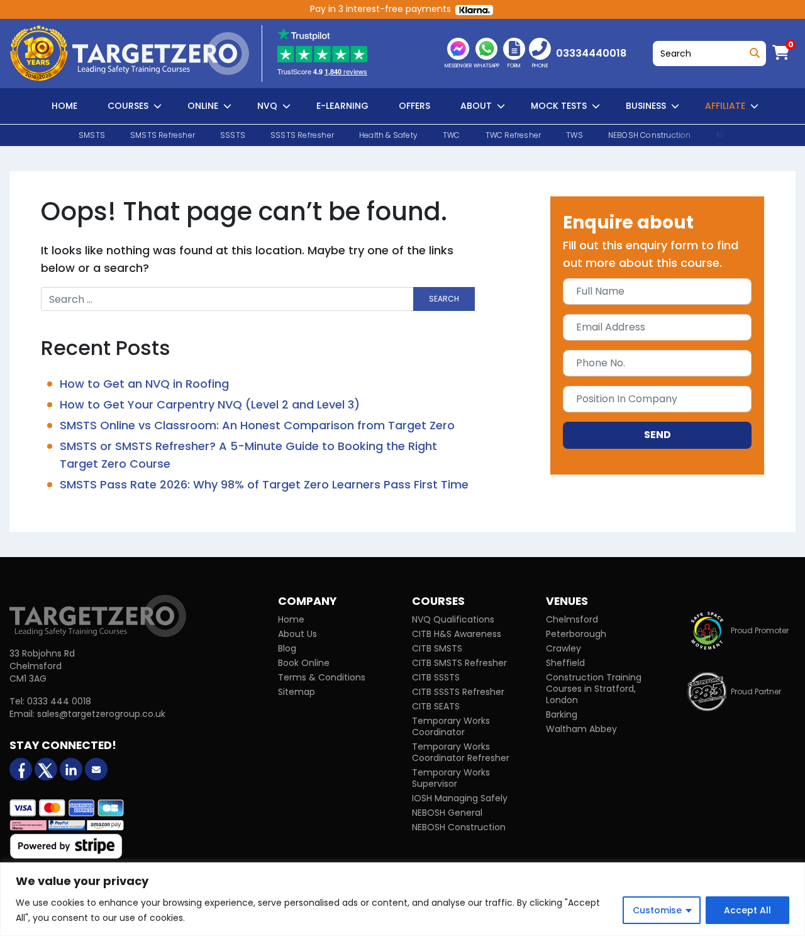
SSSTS (232, 135)
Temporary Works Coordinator (451, 726)
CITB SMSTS (437, 648)
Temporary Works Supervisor (451, 778)
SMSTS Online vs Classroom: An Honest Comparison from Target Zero (257, 425)
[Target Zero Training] (97, 615)
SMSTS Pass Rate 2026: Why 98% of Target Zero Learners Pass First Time (264, 484)
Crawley (563, 648)
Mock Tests (559, 105)
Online (202, 105)
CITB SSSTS (436, 677)
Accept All (747, 910)
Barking (561, 714)
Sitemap (296, 691)
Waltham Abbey (581, 729)
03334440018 (591, 53)
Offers (414, 105)
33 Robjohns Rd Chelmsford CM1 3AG (42, 666)
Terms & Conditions (321, 677)
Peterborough (576, 634)
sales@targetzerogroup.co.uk (101, 714)
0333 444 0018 (59, 701)
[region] (402, 899)
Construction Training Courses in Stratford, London (593, 688)
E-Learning (342, 105)
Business (646, 105)
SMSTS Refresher (162, 135)
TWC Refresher (513, 135)
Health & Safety (388, 135)
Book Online (304, 663)
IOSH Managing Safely (460, 798)
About (476, 105)
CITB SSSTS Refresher (458, 691)
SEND (657, 434)
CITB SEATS (436, 706)
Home (64, 105)
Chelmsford (572, 619)
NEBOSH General (447, 812)
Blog (287, 648)
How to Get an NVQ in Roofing (144, 384)
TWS (574, 135)
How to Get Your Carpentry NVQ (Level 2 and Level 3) (210, 404)
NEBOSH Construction (649, 135)
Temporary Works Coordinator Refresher (460, 752)
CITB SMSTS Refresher (459, 663)
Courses (128, 105)
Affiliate (725, 105)
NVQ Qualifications (453, 619)
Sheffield (565, 663)
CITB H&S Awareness (456, 634)
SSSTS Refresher (302, 135)
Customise (657, 910)
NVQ (267, 105)
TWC (451, 135)
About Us (297, 634)
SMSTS (92, 135)
